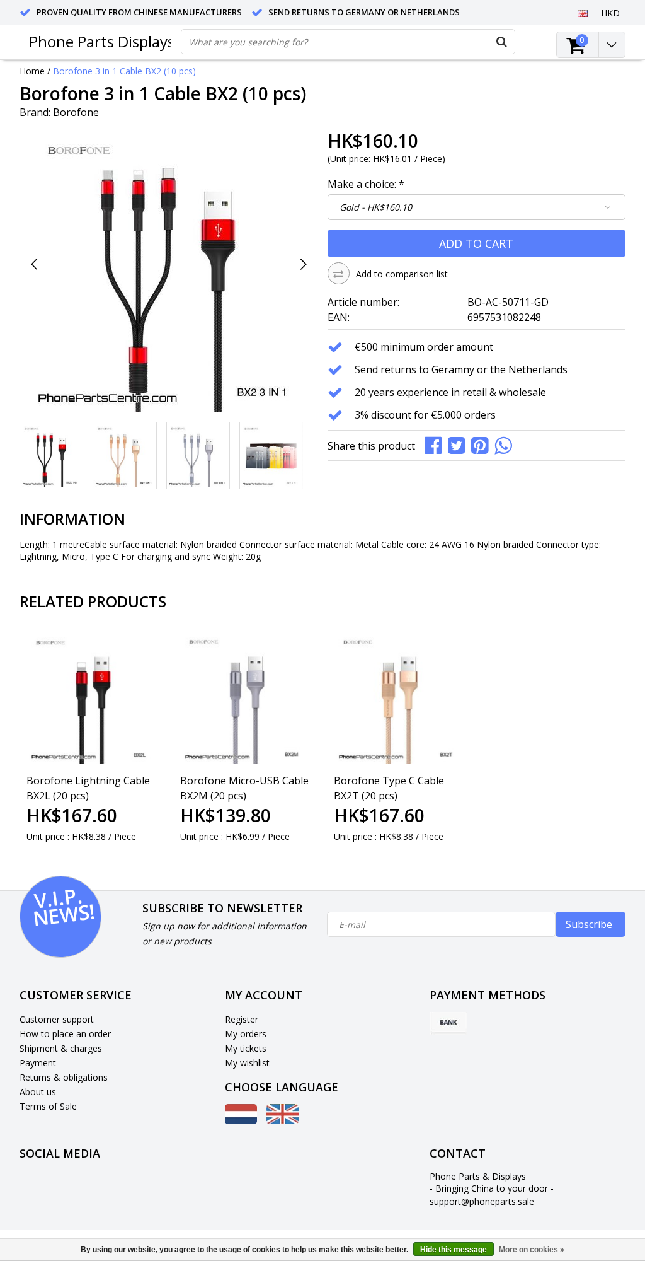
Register (241, 1019)
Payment (38, 1063)
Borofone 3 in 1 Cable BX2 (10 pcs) (124, 71)
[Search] (502, 41)
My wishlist (247, 1063)
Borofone (76, 112)
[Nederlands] (241, 1121)
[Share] (436, 445)
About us (38, 1092)
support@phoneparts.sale (482, 1201)
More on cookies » (531, 1249)
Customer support (57, 1019)
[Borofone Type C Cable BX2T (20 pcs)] (399, 698)
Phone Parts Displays (101, 41)
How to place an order (65, 1034)
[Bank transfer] (448, 1023)
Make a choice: (366, 184)
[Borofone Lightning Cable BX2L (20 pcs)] (91, 698)
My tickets (245, 1048)
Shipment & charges (61, 1048)
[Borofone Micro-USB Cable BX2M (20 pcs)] (245, 698)
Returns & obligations (64, 1077)
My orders (245, 1034)
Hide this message (453, 1249)
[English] (583, 12)
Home (32, 71)
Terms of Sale (48, 1106)
